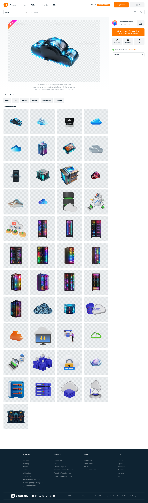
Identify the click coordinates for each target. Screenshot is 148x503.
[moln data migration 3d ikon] (96, 309)
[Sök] (135, 12)
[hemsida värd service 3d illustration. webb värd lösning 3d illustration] (69, 335)
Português (121, 467)
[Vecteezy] (6, 5)
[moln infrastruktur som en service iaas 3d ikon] (69, 389)
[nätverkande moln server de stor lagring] (96, 201)
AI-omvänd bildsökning (31, 479)
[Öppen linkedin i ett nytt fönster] (40, 496)
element (59, 100)
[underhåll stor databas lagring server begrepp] (16, 362)
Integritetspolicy (110, 496)
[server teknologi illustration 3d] (16, 389)
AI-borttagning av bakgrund (33, 482)
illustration (46, 100)
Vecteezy (26, 463)
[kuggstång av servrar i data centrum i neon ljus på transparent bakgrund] (42, 228)
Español (120, 463)
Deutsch (121, 470)
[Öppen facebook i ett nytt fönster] (33, 496)
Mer (54, 5)
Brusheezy (26, 460)
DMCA (56, 463)
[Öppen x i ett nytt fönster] (50, 496)
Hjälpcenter (87, 460)
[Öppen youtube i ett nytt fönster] (54, 496)
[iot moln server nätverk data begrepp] (16, 228)
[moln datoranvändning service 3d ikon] (96, 389)
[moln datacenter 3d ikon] (42, 362)
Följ (140, 24)
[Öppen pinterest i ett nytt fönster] (43, 496)
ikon (15, 100)
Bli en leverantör (89, 470)
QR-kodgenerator (29, 486)
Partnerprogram (60, 467)
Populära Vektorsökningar (63, 470)
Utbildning (27, 473)
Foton (24, 5)
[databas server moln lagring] (69, 201)
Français (121, 473)
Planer (93, 5)
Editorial (45, 5)
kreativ (35, 100)
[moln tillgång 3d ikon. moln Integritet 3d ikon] (69, 362)
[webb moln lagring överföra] (42, 335)
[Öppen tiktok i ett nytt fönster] (47, 496)
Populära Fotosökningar (62, 473)
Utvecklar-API (28, 476)
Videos (33, 5)
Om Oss (86, 467)
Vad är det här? (132, 49)
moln (7, 100)
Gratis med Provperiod (128, 32)
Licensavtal (58, 460)
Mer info (116, 55)
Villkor (101, 496)
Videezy (25, 467)
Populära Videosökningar (63, 476)
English (120, 460)
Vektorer (13, 5)
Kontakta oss (88, 463)
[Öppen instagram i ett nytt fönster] (36, 496)
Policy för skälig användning (126, 496)
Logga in (137, 5)
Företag (25, 470)
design (24, 100)
